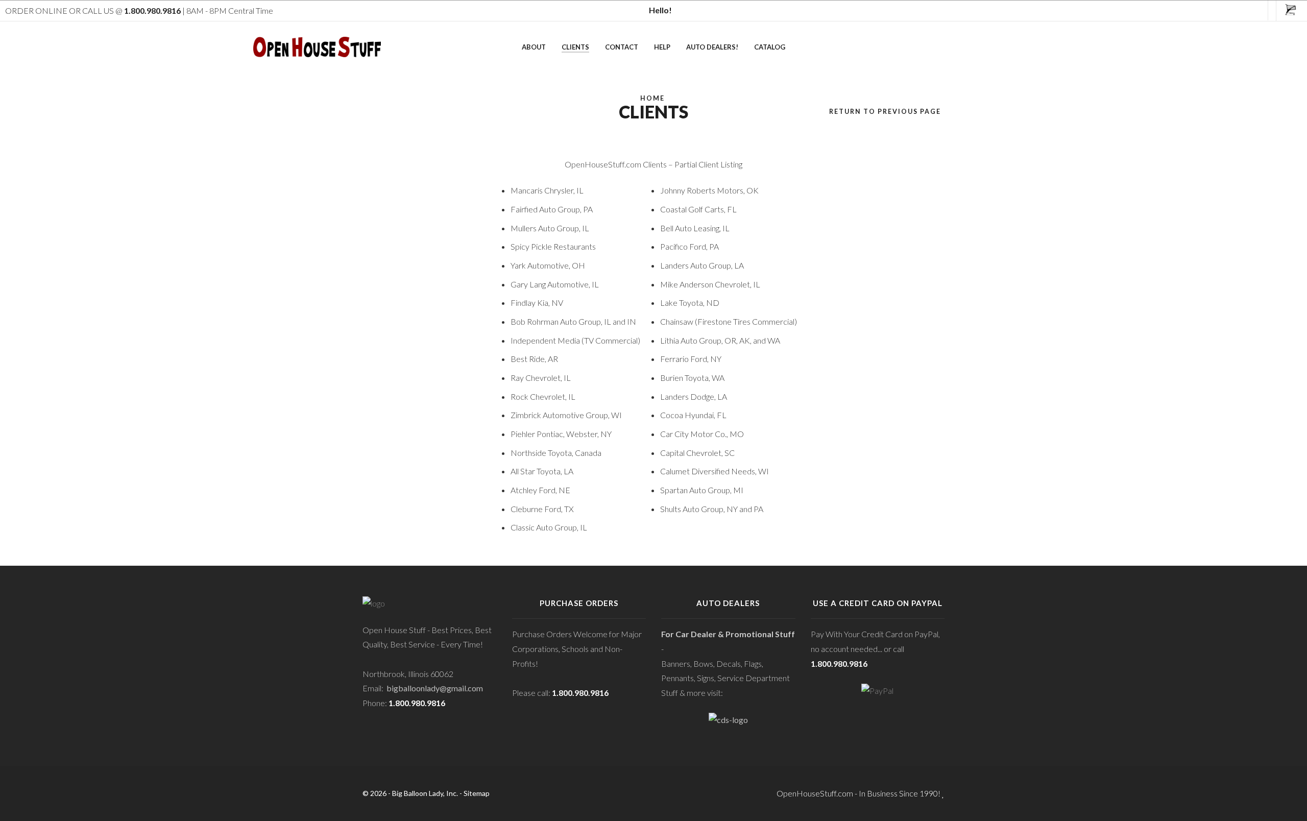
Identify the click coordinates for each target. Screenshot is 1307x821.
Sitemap (477, 793)
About (534, 47)
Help (662, 47)
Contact (621, 47)
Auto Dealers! (712, 47)
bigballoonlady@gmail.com (434, 688)
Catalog (769, 47)
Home (652, 98)
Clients (575, 47)
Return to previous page (885, 111)
